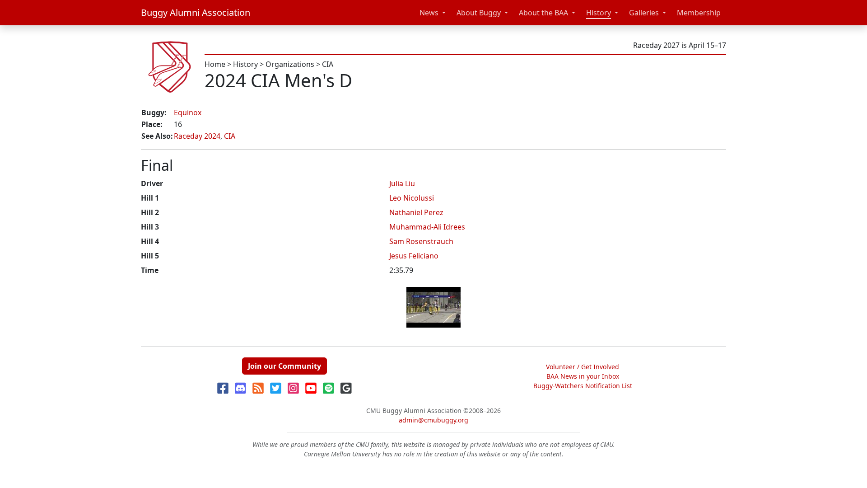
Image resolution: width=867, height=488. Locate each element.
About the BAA (543, 13)
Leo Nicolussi (411, 198)
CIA (327, 64)
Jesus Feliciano (413, 256)
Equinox (187, 112)
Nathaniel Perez (416, 212)
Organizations (290, 64)
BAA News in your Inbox (582, 376)
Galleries (644, 13)
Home (215, 64)
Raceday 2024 (197, 136)
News (429, 13)
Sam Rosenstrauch (421, 241)
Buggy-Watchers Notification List (582, 385)
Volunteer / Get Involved (582, 366)
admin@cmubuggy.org (433, 420)
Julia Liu (402, 183)
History (598, 13)
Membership (699, 13)
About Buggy (479, 13)
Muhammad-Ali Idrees (427, 227)
